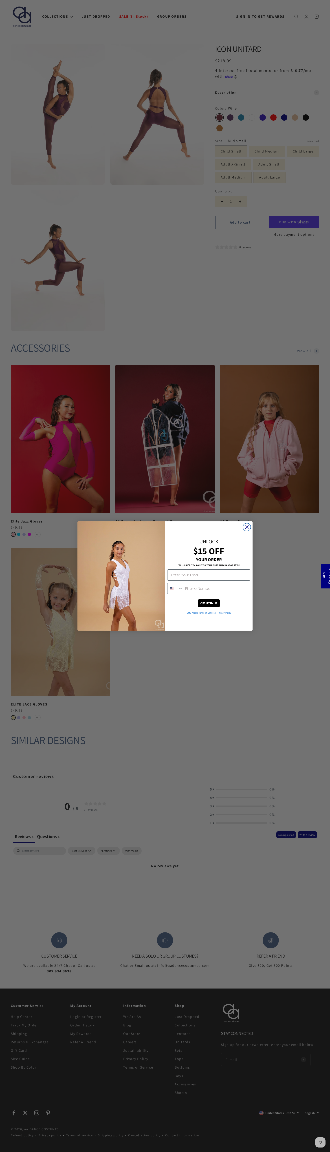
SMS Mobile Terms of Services (201, 613)
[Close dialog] (247, 527)
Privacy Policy (224, 613)
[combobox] (175, 588)
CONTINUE (209, 603)
